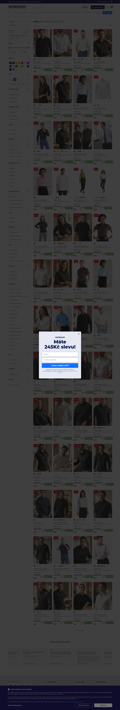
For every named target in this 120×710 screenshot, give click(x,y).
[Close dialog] (78, 334)
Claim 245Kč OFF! (60, 365)
